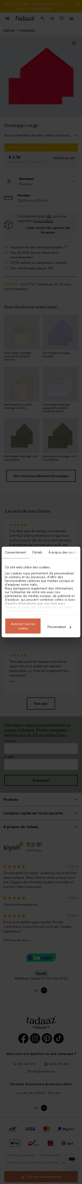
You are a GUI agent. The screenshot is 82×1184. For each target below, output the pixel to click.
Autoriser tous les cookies (23, 626)
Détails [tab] (37, 552)
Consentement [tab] (15, 552)
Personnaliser (57, 627)
